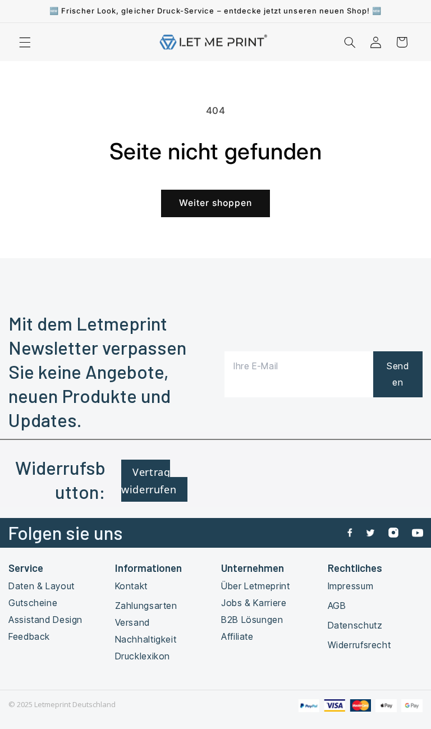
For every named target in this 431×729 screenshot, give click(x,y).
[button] (25, 42)
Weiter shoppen (216, 203)
